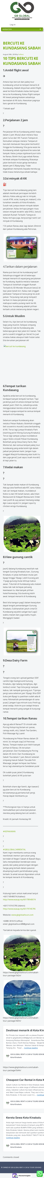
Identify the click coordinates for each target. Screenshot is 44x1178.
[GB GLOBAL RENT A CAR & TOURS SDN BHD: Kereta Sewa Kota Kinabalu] (22, 11)
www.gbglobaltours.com (22, 915)
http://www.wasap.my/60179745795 (19, 908)
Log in (12, 24)
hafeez (21, 54)
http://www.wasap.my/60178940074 (19, 899)
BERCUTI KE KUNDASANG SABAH (22, 46)
